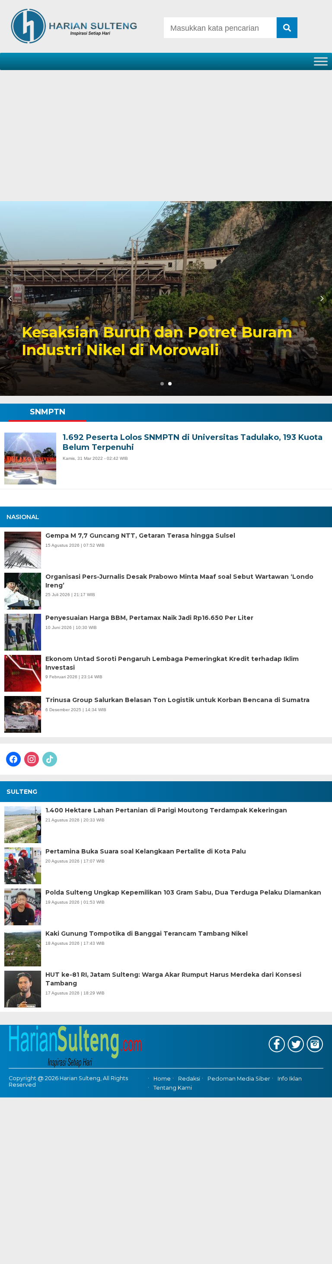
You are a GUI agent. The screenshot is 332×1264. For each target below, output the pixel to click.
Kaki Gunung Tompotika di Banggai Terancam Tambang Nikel (146, 933)
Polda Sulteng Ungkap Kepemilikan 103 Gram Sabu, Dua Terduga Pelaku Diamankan (183, 892)
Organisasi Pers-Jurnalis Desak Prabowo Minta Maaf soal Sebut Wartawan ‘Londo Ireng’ (179, 581)
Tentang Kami (172, 1087)
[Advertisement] (166, 136)
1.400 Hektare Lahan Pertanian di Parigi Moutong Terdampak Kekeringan (166, 810)
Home (162, 1079)
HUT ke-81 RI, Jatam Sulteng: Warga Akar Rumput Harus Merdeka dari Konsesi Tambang (173, 979)
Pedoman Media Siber (239, 1079)
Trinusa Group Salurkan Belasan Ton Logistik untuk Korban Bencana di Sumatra (177, 700)
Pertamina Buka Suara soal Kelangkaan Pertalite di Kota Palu (145, 851)
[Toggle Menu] (321, 61)
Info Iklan (290, 1079)
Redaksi (189, 1079)
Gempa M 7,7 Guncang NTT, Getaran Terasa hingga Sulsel (140, 535)
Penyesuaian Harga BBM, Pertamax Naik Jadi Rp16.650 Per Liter (149, 618)
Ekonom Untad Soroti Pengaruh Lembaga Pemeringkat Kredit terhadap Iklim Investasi (172, 663)
